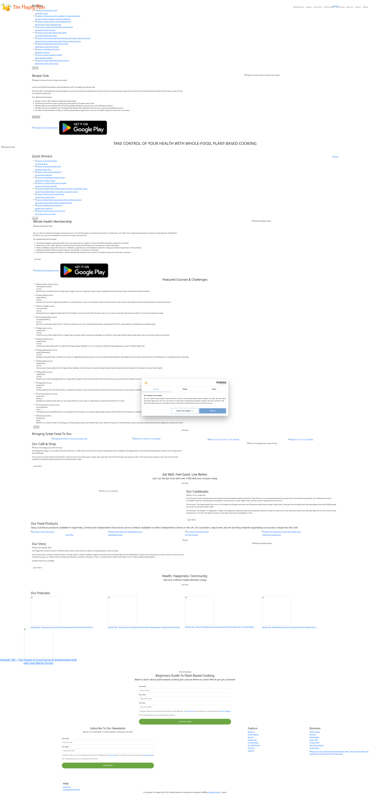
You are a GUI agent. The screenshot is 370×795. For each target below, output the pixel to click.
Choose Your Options (183, 411)
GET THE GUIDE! (185, 721)
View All (335, 157)
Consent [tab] (156, 389)
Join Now (36, 117)
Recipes (309, 7)
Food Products (329, 7)
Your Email (142, 686)
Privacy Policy (190, 711)
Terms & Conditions (225, 711)
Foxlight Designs (214, 792)
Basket (365, 7)
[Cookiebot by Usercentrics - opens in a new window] (217, 382)
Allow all (212, 411)
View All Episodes (185, 672)
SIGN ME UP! (108, 765)
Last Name (142, 703)
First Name (142, 694)
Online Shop (340, 7)
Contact (357, 7)
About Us (349, 7)
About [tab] (214, 389)
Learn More (37, 466)
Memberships (298, 7)
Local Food (317, 7)
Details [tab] (185, 389)
